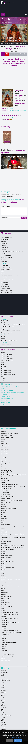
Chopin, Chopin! (5, 449)
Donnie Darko (4, 453)
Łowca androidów (5, 662)
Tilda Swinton (9, 110)
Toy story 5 (4, 628)
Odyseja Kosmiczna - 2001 (7, 567)
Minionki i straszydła (6, 541)
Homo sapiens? (5, 284)
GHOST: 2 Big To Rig (6, 471)
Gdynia (2, 687)
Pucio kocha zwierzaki (6, 257)
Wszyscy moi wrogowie (7, 279)
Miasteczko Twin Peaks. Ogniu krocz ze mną (12, 526)
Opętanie (3, 577)
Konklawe (3, 504)
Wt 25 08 (14, 54)
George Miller (9, 22)
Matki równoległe (5, 524)
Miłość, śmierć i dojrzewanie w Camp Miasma (12, 545)
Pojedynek (3, 594)
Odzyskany (3, 273)
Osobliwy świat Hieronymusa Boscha (10, 579)
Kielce (2, 694)
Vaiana (2, 636)
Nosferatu (3, 551)
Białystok (3, 670)
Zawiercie (3, 729)
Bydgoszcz (4, 674)
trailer (21, 43)
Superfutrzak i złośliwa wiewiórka (9, 275)
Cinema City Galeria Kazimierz (8, 356)
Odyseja (4, 388)
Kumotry (3, 512)
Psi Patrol (4, 394)
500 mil (3, 336)
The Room (3, 626)
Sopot (2, 712)
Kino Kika (3, 366)
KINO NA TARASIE (5, 498)
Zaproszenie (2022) (6, 660)
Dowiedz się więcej (16, 737)
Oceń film (12, 117)
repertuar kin (7, 43)
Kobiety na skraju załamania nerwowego (11, 500)
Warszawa (3, 722)
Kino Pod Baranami (6, 370)
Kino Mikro (3, 368)
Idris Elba (16, 110)
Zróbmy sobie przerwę (7, 332)
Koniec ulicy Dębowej (6, 269)
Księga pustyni (4, 247)
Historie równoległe (6, 267)
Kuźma (2, 514)
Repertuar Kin (9, 350)
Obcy (2, 559)
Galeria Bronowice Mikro (7, 360)
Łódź (2, 699)
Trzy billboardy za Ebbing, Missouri (10, 630)
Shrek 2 (3, 610)
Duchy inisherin (5, 459)
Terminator (4, 620)
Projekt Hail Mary (5, 602)
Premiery (7, 233)
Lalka (2, 271)
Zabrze (3, 727)
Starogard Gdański (6, 716)
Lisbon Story (4, 518)
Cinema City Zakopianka (7, 358)
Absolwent (3, 338)
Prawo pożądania (5, 598)
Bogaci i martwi (5, 239)
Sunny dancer (4, 329)
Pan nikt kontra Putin (6, 583)
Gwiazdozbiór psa (5, 323)
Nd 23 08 (7, 54)
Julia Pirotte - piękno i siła (7, 327)
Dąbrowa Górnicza (5, 680)
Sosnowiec (3, 714)
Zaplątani (3, 658)
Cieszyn (3, 677)
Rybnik (2, 709)
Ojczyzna (3, 573)
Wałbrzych (3, 724)
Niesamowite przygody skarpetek (9, 549)
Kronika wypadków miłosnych (8, 508)
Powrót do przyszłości (6, 596)
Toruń (2, 719)
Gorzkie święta (4, 321)
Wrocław (3, 726)
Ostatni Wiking (4, 581)
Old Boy (3, 575)
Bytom (2, 675)
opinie (24, 43)
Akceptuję (18, 741)
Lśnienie (3, 520)
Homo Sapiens (4, 490)
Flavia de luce (4, 265)
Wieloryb (3, 648)
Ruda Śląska (4, 707)
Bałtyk (2, 441)
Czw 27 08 (21, 54)
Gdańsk (3, 685)
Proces (2, 600)
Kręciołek (3, 245)
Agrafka (3, 352)
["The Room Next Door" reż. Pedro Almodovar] (7, 137)
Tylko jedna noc (5, 277)
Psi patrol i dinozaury (6, 292)
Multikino (3, 376)
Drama (2, 455)
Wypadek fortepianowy (7, 656)
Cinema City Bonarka (6, 354)
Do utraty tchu (4, 282)
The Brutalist (4, 624)
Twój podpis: (4, 217)
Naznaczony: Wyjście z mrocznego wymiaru (12, 251)
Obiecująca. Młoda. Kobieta (8, 561)
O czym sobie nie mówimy (7, 555)
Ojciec (2, 571)
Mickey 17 (3, 530)
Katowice (3, 692)
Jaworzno (3, 690)
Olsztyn (3, 700)
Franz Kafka (4, 469)
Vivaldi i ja (3, 259)
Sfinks (2, 380)
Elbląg (2, 682)
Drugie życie (4, 457)
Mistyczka (3, 543)
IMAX (2, 362)
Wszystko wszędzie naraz (7, 654)
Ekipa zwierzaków (5, 461)
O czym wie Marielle (6, 255)
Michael (3, 528)
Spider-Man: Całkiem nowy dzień (10, 386)
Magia (2, 522)
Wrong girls (4, 261)
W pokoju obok (7, 144)
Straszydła (5, 404)
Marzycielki (3, 249)
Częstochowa (4, 679)
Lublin (2, 697)
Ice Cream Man (5, 286)
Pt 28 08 (25, 54)
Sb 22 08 (3, 54)
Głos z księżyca (5, 480)
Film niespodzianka (6, 463)
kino (10, 2)
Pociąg (2, 590)
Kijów (2, 364)
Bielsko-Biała (4, 672)
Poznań (3, 704)
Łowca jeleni (4, 664)
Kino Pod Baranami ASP (7, 372)
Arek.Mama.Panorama (6, 237)
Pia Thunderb (22, 110)
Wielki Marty (4, 644)
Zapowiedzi (8, 317)
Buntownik (3, 241)
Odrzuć (9, 741)
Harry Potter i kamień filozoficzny (9, 484)
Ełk (1, 684)
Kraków (3, 695)
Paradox (3, 378)
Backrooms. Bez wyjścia (7, 437)
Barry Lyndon (4, 439)
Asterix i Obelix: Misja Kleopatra (9, 340)
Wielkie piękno (4, 646)
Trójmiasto (4, 721)
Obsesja (3, 563)
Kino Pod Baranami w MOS (8, 374)
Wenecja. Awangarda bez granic (9, 642)
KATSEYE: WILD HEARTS (7, 496)
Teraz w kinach (10, 429)
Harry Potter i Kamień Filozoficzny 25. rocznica (13, 324)
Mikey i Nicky (4, 532)
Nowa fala (3, 253)
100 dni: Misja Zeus (6, 344)
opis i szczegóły (15, 43)
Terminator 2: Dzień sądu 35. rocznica (10, 330)
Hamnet (3, 482)
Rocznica (3, 608)
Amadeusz (3, 431)
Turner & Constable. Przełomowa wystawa (12, 632)
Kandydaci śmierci (5, 288)
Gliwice (2, 689)
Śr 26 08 (17, 54)
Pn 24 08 (10, 54)
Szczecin (3, 717)
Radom (3, 705)
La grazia (3, 516)
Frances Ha (4, 243)
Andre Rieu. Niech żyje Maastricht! (9, 433)
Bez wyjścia (4, 443)
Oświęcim (3, 702)
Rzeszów (3, 710)
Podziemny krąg (5, 592)
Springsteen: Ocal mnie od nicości (9, 614)
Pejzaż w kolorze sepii (6, 290)
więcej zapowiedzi (6, 346)
